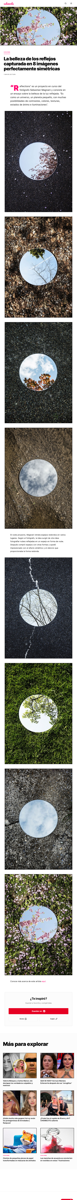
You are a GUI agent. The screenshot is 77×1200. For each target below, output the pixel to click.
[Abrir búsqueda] (65, 3)
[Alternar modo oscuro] (71, 3)
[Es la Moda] (9, 3)
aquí (44, 981)
